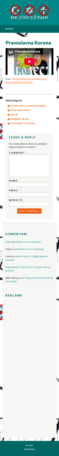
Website (16, 200)
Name (14, 180)
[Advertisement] (29, 320)
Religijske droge (19, 119)
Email (15, 190)
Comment (18, 152)
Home (29, 445)
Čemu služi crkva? (20, 110)
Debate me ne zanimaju (28, 242)
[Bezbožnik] (29, 19)
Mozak (14, 114)
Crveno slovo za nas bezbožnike (28, 105)
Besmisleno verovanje (22, 123)
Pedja (8, 242)
